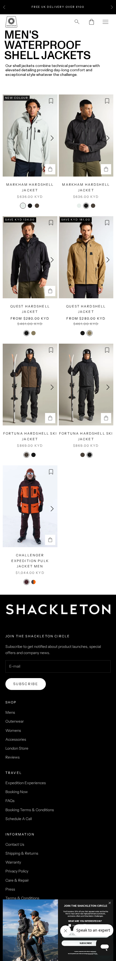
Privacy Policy (16, 871)
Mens (10, 712)
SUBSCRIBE (86, 943)
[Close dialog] (109, 903)
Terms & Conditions (22, 898)
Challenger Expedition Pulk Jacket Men (30, 560)
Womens (13, 730)
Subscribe (25, 684)
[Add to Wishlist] (51, 100)
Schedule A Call (18, 818)
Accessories (15, 739)
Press (10, 889)
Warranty (13, 862)
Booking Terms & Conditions (29, 809)
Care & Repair (17, 880)
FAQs (10, 800)
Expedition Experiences (25, 782)
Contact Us (14, 844)
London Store (16, 748)
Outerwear (14, 721)
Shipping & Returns (21, 853)
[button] (52, 138)
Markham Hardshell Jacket (30, 187)
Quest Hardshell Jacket (30, 309)
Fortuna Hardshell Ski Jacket (30, 436)
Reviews (12, 757)
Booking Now (16, 791)
